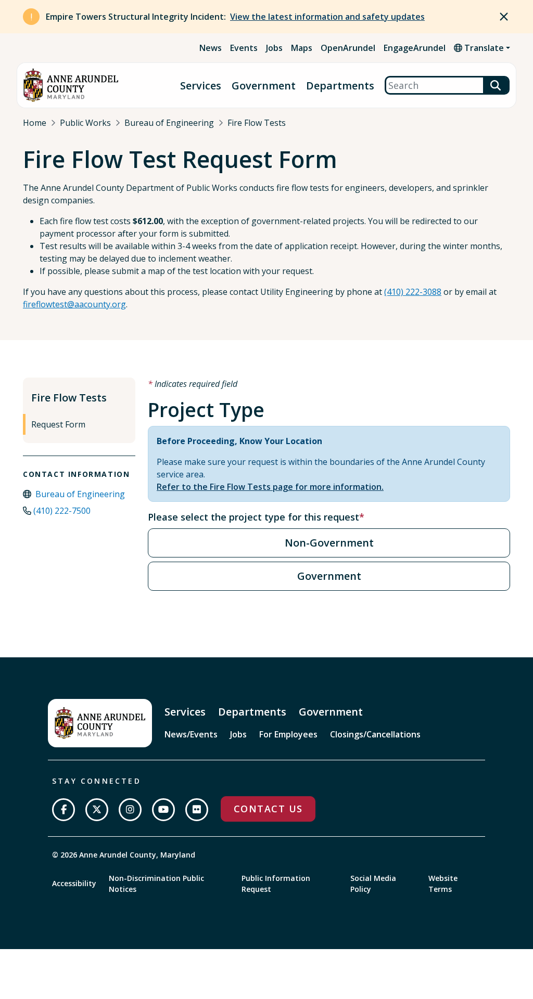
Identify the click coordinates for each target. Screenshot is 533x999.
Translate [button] (483, 48)
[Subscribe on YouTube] (163, 809)
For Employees (288, 734)
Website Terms (443, 883)
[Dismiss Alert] (504, 16)
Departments (340, 86)
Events (244, 48)
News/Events (191, 734)
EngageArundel (415, 48)
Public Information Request (276, 883)
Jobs (274, 48)
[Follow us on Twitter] (96, 809)
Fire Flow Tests (256, 122)
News (210, 48)
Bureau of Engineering (169, 122)
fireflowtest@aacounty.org (74, 304)
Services (200, 86)
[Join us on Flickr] (196, 809)
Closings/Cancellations (375, 734)
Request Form (58, 424)
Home (34, 122)
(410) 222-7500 (62, 510)
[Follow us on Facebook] (63, 809)
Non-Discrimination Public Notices (156, 883)
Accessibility (74, 883)
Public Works (85, 122)
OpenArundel (348, 48)
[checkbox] (329, 542)
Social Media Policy (373, 883)
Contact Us (268, 808)
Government (264, 86)
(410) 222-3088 (412, 291)
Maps (301, 48)
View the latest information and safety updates (327, 16)
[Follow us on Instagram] (130, 809)
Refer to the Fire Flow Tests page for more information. (270, 486)
